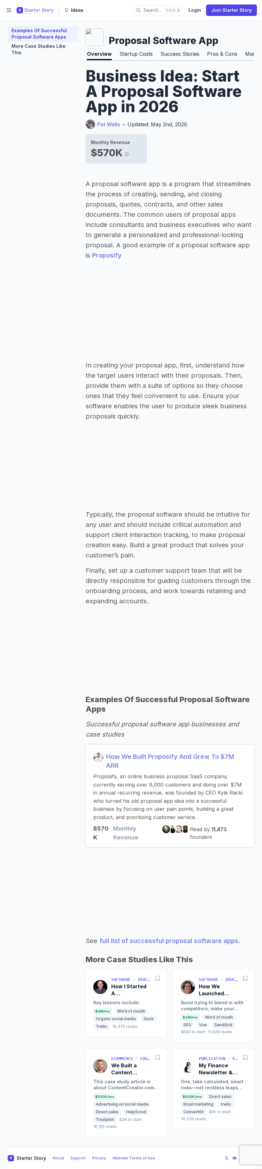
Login (195, 10)
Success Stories (179, 54)
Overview (99, 54)
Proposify (107, 255)
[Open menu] (9, 10)
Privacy (99, 1158)
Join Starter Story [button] (231, 10)
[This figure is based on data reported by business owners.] (127, 152)
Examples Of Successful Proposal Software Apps (39, 34)
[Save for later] (158, 978)
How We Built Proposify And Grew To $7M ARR (170, 761)
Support (78, 1158)
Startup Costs (136, 54)
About (58, 1158)
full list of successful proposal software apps (168, 941)
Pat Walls (108, 124)
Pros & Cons (222, 54)
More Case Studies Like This (39, 49)
